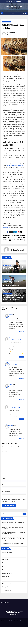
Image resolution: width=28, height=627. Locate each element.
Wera (10, 384)
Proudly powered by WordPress (7, 620)
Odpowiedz (22, 331)
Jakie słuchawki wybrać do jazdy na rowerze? (13, 268)
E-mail (4, 484)
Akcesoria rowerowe (8, 265)
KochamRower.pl (12, 32)
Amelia (11, 405)
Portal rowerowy (14, 6)
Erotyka (4, 562)
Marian (11, 314)
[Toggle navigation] (13, 13)
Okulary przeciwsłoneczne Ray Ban (15, 165)
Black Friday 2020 (5, 602)
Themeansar (24, 620)
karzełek (11, 363)
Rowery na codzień (6, 583)
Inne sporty (5, 569)
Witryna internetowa (6, 491)
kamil (10, 337)
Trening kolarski (6, 586)
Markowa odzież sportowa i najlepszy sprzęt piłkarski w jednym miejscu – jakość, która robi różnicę (13, 539)
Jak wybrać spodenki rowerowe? (11, 282)
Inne (3, 566)
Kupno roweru (5, 576)
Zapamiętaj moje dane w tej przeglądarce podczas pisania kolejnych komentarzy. (14, 500)
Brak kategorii (5, 556)
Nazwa (4, 478)
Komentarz (5, 451)
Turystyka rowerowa (7, 590)
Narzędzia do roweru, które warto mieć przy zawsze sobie (13, 297)
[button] (23, 13)
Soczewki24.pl (6, 227)
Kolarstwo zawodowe (7, 573)
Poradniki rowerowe (7, 580)
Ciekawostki (5, 559)
